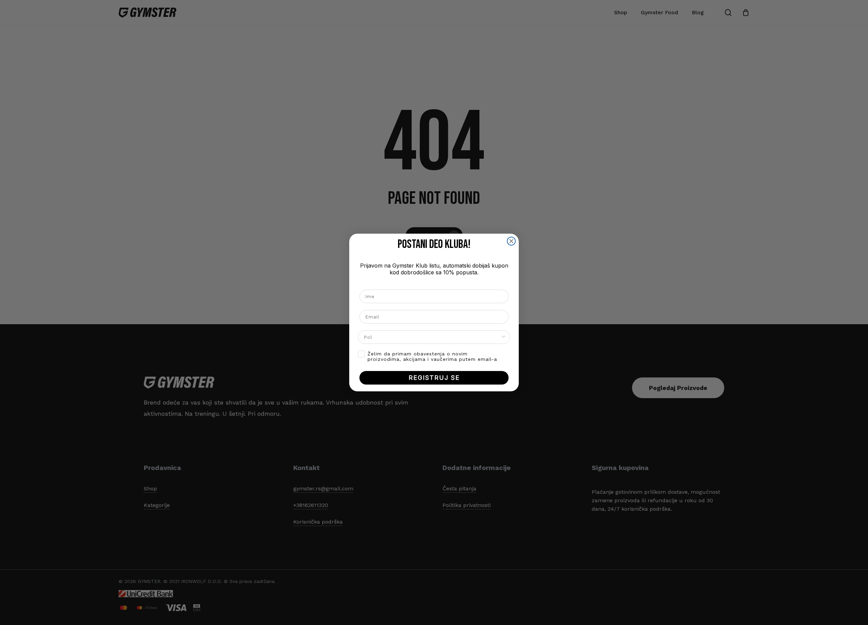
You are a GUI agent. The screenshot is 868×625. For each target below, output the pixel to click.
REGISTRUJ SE (434, 377)
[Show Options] (503, 337)
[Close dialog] (511, 241)
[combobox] (432, 337)
